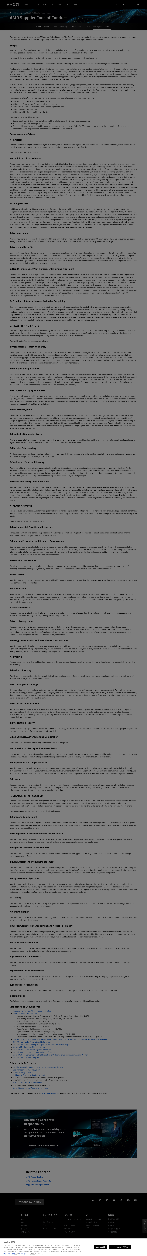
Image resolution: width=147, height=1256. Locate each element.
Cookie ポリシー (24, 1254)
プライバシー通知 (9, 1254)
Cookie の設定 (100, 1247)
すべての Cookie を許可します (120, 1247)
